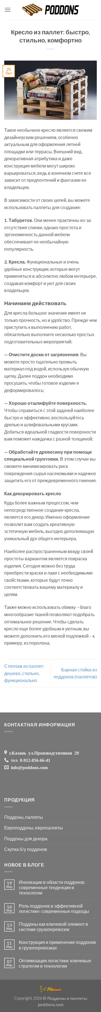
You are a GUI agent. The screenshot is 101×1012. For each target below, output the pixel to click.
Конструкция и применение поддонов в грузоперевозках (57, 944)
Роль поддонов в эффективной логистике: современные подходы (54, 908)
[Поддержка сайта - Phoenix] (50, 988)
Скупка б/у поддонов (25, 849)
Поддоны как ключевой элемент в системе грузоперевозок (53, 926)
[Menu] (7, 9)
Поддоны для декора (25, 838)
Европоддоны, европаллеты (33, 827)
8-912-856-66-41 (34, 760)
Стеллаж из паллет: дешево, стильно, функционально (24, 673)
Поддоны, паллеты (23, 817)
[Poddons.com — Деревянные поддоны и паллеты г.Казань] (50, 10)
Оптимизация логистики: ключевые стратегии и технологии (55, 963)
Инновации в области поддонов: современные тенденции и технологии (52, 887)
